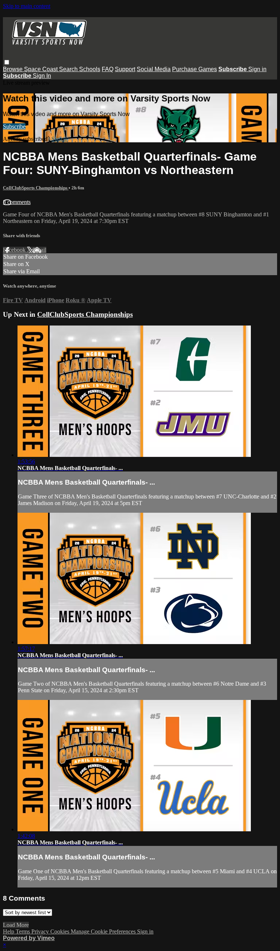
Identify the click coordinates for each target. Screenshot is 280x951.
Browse (13, 69)
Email (39, 250)
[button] (6, 62)
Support (125, 69)
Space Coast (41, 69)
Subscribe (14, 126)
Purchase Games (194, 69)
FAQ (107, 69)
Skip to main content (26, 6)
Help (9, 931)
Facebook (15, 250)
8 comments (17, 202)
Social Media (154, 69)
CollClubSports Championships (36, 187)
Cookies (60, 931)
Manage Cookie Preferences (104, 931)
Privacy (40, 931)
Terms (23, 931)
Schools (89, 69)
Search (69, 69)
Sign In (42, 76)
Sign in (257, 69)
